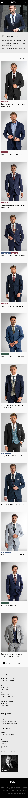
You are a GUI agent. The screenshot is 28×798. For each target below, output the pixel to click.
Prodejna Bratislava (5, 699)
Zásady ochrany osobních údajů (8, 721)
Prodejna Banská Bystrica (7, 701)
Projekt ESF (4, 737)
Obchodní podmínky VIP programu (9, 723)
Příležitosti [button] (23, 56)
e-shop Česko (4, 707)
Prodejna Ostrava (5, 685)
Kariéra (2, 736)
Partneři (3, 732)
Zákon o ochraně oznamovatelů (8, 734)
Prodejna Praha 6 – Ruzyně (7, 680)
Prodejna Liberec (5, 694)
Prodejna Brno (4, 683)
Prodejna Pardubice (6, 692)
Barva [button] (8, 56)
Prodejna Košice (5, 705)
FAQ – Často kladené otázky (8, 718)
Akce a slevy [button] (22, 58)
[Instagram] (9, 746)
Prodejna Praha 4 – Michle (7, 678)
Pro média (3, 743)
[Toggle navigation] (2, 2)
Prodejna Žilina (4, 703)
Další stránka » (20, 663)
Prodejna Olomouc (5, 687)
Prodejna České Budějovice (7, 691)
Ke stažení (3, 739)
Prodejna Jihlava (5, 698)
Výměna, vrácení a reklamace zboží (9, 719)
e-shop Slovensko (5, 708)
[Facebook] (1, 746)
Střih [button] (17, 56)
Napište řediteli (4, 741)
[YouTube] (5, 746)
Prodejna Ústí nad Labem (7, 696)
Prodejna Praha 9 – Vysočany (8, 682)
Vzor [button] (12, 56)
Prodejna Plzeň (4, 689)
